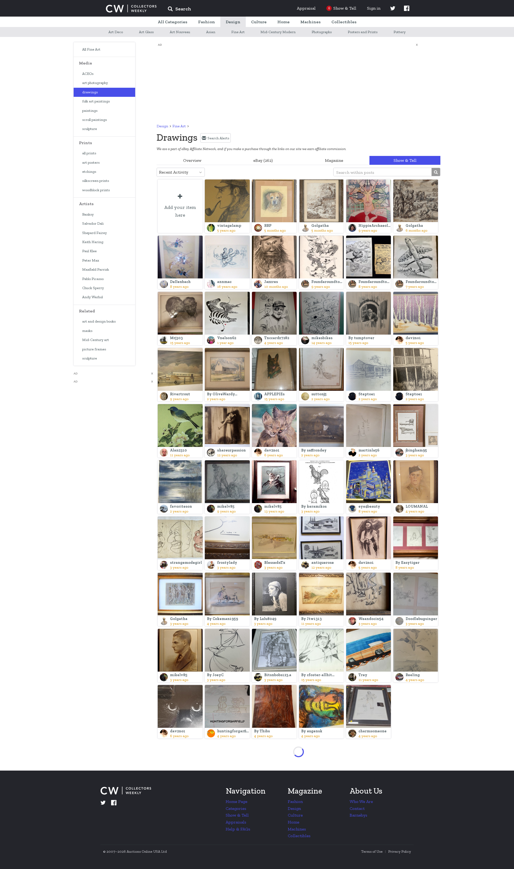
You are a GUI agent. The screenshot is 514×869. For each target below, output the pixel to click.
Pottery (400, 32)
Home (293, 822)
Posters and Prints (362, 32)
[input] (218, 9)
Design (162, 126)
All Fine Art (91, 49)
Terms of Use (372, 851)
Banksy (88, 214)
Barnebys (358, 815)
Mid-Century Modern (278, 32)
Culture (295, 815)
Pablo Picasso (93, 279)
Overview (192, 160)
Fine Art (238, 32)
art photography (95, 83)
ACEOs (87, 73)
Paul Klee (89, 251)
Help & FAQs (238, 829)
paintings (89, 110)
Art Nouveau (180, 32)
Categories (236, 808)
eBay (263, 160)
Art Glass (146, 32)
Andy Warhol (92, 297)
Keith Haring (92, 242)
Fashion (295, 801)
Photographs (322, 32)
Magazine (334, 160)
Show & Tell (405, 160)
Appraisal (306, 8)
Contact (357, 808)
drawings (90, 92)
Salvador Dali (93, 223)
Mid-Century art (95, 340)
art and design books (99, 321)
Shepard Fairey (94, 233)
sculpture (89, 129)
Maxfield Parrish (95, 269)
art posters (91, 162)
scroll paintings (94, 119)
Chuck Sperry (93, 288)
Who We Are (361, 801)
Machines (297, 829)
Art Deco (115, 32)
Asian (210, 32)
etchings (89, 171)
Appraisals (236, 822)
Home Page (236, 801)
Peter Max (90, 260)
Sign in (373, 8)
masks (87, 330)
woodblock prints (96, 190)
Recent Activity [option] (173, 172)
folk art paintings (96, 101)
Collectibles (299, 835)
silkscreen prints (95, 180)
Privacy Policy (399, 851)
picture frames (94, 349)
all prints (89, 153)
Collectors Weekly (131, 9)
